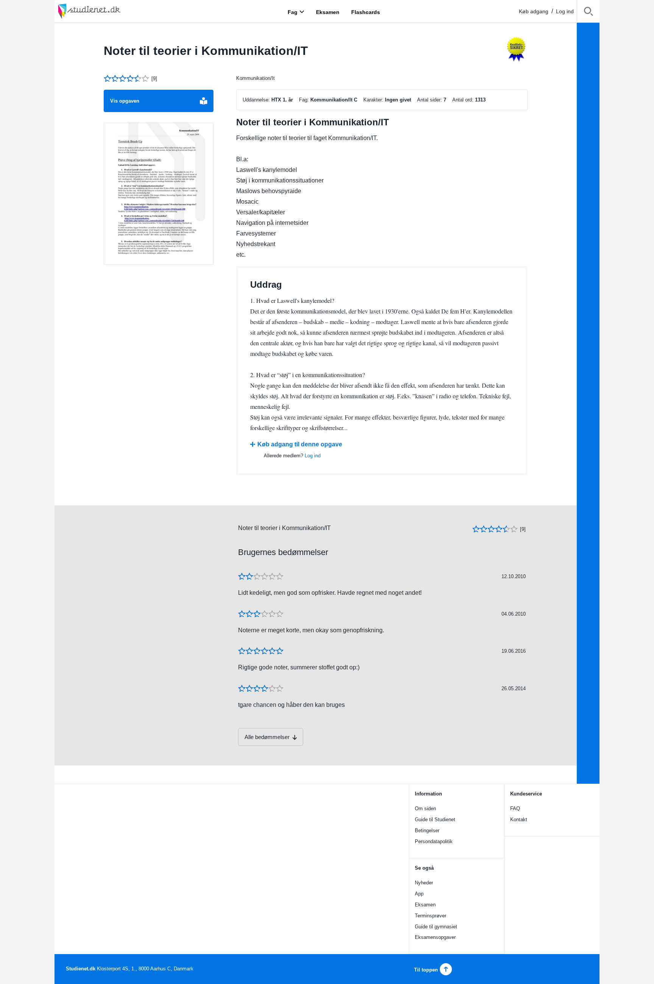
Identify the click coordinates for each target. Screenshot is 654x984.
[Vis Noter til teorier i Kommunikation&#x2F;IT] (158, 194)
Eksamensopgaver (435, 937)
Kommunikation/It (255, 78)
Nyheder (424, 883)
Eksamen (425, 905)
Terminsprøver (430, 916)
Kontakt (518, 819)
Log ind (565, 11)
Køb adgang (533, 11)
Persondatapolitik (434, 841)
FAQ (515, 808)
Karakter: (373, 100)
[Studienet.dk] (107, 11)
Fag (292, 11)
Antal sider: (429, 100)
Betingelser (427, 830)
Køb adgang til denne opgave (299, 444)
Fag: (304, 100)
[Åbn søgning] (588, 13)
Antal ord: (462, 100)
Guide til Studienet (435, 819)
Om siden (425, 808)
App (419, 894)
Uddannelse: (256, 100)
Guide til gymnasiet (436, 926)
